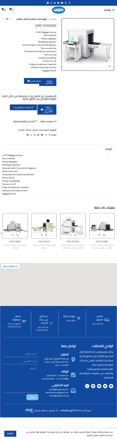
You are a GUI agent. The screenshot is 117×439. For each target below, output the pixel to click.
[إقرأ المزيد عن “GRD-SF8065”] (17, 234)
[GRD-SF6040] (44, 226)
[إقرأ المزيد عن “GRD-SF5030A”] (75, 234)
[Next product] (4, 19)
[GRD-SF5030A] (73, 226)
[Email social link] (62, 3)
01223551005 (48, 379)
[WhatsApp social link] (51, 3)
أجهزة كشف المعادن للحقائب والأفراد (31, 19)
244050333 (51, 375)
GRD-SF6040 (44, 241)
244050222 (63, 375)
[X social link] (66, 3)
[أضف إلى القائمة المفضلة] (99, 234)
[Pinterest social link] (58, 3)
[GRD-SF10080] (102, 226)
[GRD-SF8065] (15, 226)
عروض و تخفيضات (98, 248)
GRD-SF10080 (102, 241)
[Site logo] (58, 10)
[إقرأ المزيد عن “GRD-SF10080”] (104, 234)
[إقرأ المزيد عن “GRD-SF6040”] (46, 234)
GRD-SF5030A (73, 241)
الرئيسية (53, 19)
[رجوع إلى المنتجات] (7, 19)
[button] (34, 81)
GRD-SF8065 (15, 241)
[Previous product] (10, 19)
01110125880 (62, 379)
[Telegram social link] (48, 3)
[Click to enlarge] (109, 66)
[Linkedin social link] (55, 3)
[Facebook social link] (69, 3)
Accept (10, 433)
